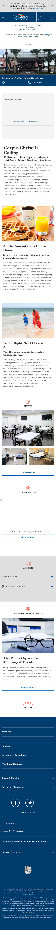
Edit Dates (22, 29)
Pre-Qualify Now (37, 8)
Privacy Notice (29, 894)
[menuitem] (3, 17)
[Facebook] (15, 803)
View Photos (28, 472)
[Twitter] (29, 803)
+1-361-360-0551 (37, 82)
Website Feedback (28, 812)
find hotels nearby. (31, 37)
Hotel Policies (34, 121)
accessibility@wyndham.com (44, 900)
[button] (3, 6)
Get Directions (28, 537)
